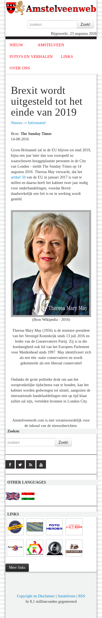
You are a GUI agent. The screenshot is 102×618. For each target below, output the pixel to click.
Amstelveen (66, 596)
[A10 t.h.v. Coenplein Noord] (54, 557)
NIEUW (16, 45)
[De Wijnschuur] (74, 557)
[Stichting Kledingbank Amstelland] (35, 557)
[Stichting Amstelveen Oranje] (15, 557)
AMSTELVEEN (51, 45)
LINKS (67, 56)
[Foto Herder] (54, 535)
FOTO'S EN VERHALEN (31, 56)
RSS (81, 596)
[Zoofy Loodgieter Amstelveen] (15, 535)
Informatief (37, 123)
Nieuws (16, 123)
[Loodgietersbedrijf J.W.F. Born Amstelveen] (74, 535)
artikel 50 (18, 177)
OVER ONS (20, 68)
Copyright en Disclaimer (36, 596)
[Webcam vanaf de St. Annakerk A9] (35, 535)
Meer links (17, 567)
